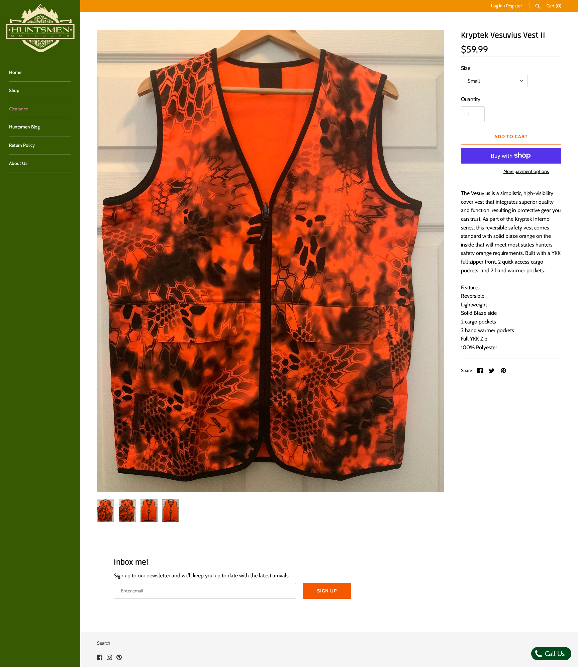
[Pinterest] (119, 658)
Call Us (554, 654)
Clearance (18, 108)
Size (465, 68)
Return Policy (22, 145)
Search (103, 643)
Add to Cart (511, 136)
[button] (429, 261)
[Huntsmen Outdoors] (40, 28)
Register (514, 5)
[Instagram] (109, 658)
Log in (497, 5)
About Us (18, 163)
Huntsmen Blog (24, 126)
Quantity (470, 99)
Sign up (327, 591)
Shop (14, 90)
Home (15, 72)
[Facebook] (99, 658)
